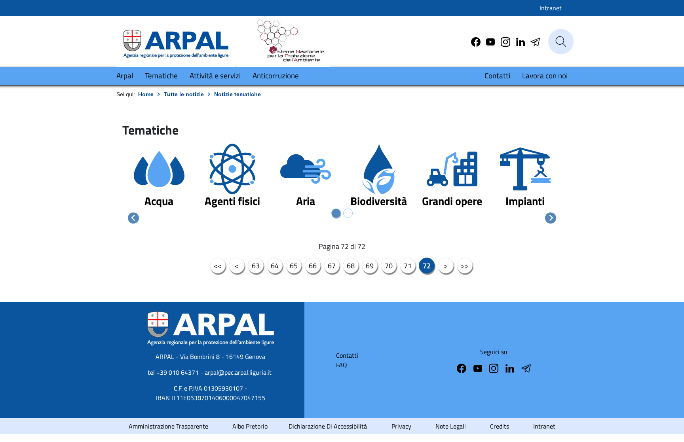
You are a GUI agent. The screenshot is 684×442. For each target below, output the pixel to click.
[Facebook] (476, 41)
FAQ (341, 365)
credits (499, 426)
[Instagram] (506, 41)
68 (351, 265)
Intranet (551, 8)
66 (313, 265)
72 (427, 265)
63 (256, 265)
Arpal (124, 75)
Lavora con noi (545, 75)
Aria (305, 200)
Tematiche (161, 75)
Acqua (158, 200)
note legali (450, 426)
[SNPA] (283, 41)
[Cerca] (560, 41)
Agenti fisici (232, 200)
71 (408, 265)
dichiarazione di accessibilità (328, 426)
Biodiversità (378, 200)
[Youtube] (491, 41)
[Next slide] (550, 218)
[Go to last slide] (133, 218)
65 (294, 265)
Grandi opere (452, 200)
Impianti (525, 200)
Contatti (497, 75)
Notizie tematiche (237, 94)
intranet (544, 426)
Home (146, 94)
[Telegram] (521, 41)
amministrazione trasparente (168, 426)
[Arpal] (176, 41)
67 (332, 265)
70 (389, 265)
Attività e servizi (215, 75)
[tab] (336, 213)
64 (275, 265)
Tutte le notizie (184, 94)
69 (370, 265)
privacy (401, 426)
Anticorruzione (276, 75)
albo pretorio (250, 426)
